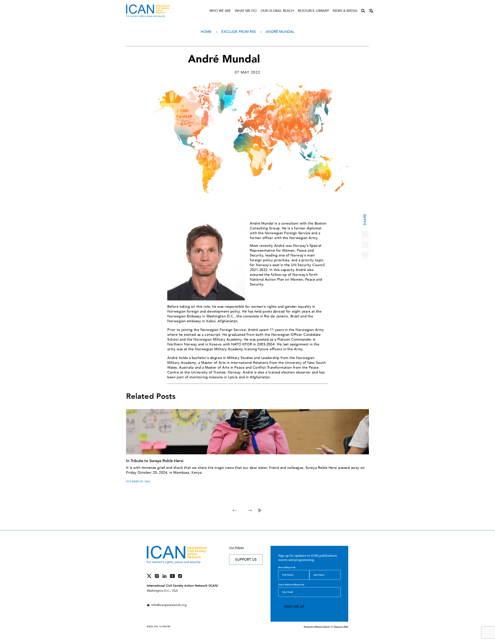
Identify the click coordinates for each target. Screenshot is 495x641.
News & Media (345, 11)
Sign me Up (294, 606)
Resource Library (313, 11)
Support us (246, 559)
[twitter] (149, 575)
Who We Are (220, 11)
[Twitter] (365, 244)
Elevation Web (341, 626)
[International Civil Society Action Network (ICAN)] (148, 10)
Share (365, 219)
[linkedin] (164, 575)
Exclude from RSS (238, 31)
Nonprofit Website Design (317, 626)
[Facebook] (365, 234)
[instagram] (156, 575)
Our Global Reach (277, 11)
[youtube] (172, 575)
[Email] (365, 255)
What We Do (246, 11)
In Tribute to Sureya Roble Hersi (154, 460)
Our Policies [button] (236, 548)
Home (206, 31)
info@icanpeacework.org (169, 605)
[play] (260, 510)
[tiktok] (180, 575)
